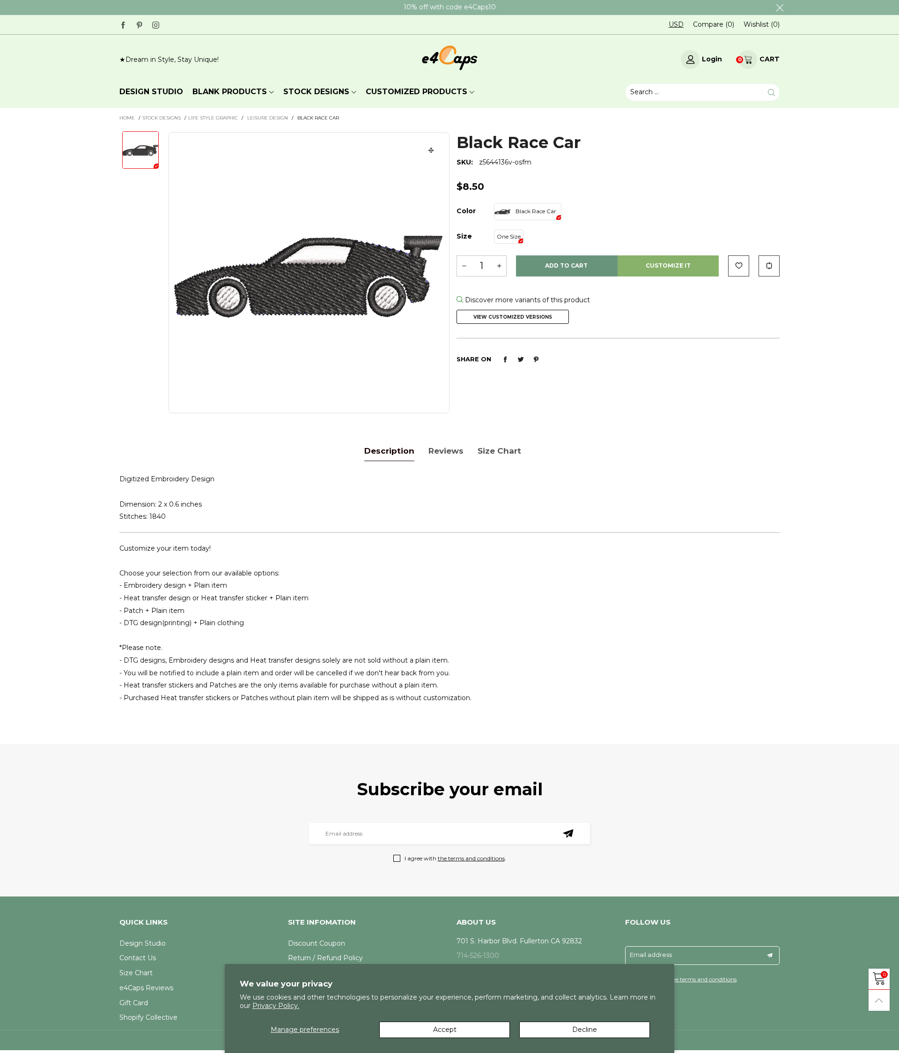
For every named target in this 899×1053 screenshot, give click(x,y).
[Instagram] (155, 24)
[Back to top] (879, 1000)
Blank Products (229, 91)
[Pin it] (536, 359)
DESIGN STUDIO (151, 91)
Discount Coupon (316, 943)
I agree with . (455, 858)
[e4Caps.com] (449, 57)
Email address (651, 954)
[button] (464, 266)
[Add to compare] (769, 265)
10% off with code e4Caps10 (450, 7)
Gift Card (133, 1003)
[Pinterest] (139, 24)
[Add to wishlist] (738, 265)
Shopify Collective (148, 1017)
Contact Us (137, 958)
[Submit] (771, 93)
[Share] (505, 359)
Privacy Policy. (275, 1005)
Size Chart (136, 973)
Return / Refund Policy (325, 958)
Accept (445, 1029)
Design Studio (142, 943)
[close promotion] (780, 7)
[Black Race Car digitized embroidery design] (309, 272)
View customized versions (512, 317)
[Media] (431, 150)
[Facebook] (123, 24)
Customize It (668, 265)
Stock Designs (316, 91)
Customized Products (416, 91)
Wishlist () (762, 24)
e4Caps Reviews (146, 988)
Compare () (713, 24)
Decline (584, 1029)
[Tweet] (521, 359)
